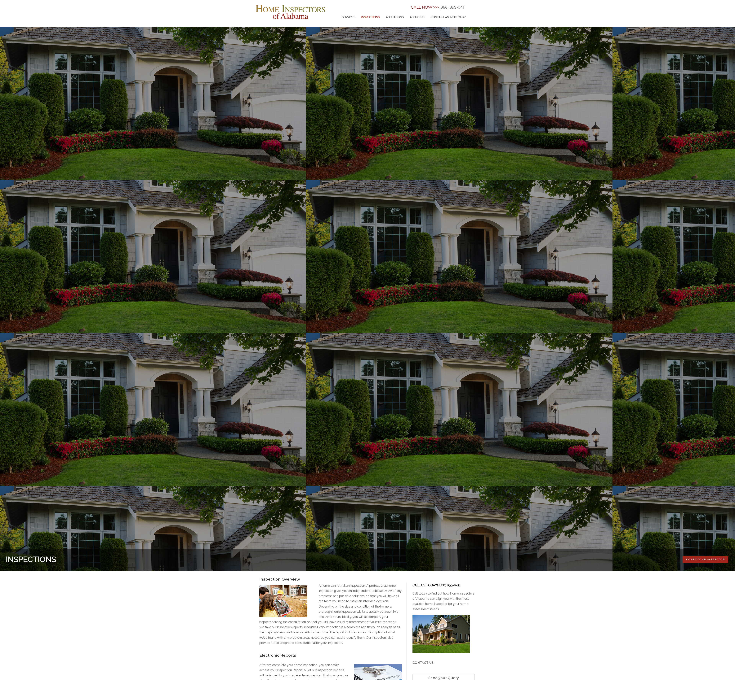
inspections (370, 17)
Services (348, 17)
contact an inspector (448, 17)
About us (417, 17)
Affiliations (395, 17)
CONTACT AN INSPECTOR (705, 559)
